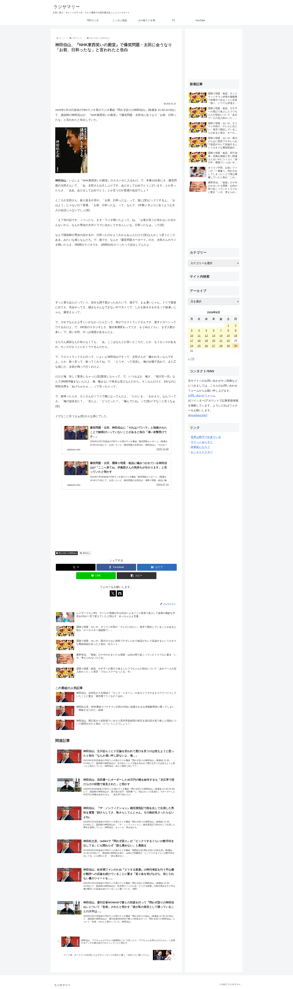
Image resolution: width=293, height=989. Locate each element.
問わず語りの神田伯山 (68, 553)
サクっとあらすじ (202, 442)
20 (213, 340)
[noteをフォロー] (120, 593)
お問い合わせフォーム (201, 395)
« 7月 (191, 358)
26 (206, 345)
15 (228, 335)
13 (213, 335)
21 (220, 340)
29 (228, 345)
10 (191, 335)
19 (206, 340)
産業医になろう (200, 447)
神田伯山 (86, 553)
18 (199, 340)
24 (191, 345)
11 (199, 335)
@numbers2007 (198, 415)
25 (199, 345)
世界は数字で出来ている (206, 437)
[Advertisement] (116, 76)
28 (220, 345)
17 (191, 340)
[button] (136, 575)
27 (213, 345)
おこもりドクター (202, 452)
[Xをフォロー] (113, 593)
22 (228, 340)
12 (206, 335)
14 (220, 335)
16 (235, 335)
